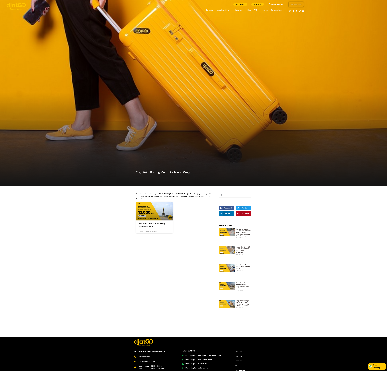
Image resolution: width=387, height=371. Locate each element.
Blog (249, 10)
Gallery (265, 10)
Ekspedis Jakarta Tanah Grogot (153, 223)
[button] (226, 208)
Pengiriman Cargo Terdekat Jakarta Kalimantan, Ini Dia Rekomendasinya (242, 303)
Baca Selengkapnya (146, 226)
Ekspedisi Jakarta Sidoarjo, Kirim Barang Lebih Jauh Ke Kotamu (242, 285)
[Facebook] (296, 11)
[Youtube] (303, 11)
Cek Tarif (238, 351)
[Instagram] (290, 11)
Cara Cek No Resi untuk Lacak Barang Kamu (243, 266)
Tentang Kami (276, 10)
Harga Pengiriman (223, 10)
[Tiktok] (293, 11)
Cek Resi (238, 356)
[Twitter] (299, 11)
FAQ (255, 10)
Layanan (238, 10)
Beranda (209, 10)
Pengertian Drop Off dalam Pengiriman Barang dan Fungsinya (243, 249)
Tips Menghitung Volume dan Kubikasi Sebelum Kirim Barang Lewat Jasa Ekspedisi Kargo (243, 232)
